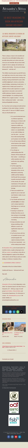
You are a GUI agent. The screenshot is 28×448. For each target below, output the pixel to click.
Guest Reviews (9, 370)
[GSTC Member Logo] (14, 402)
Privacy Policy (13, 433)
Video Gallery (14, 368)
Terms (21, 432)
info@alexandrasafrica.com (8, 1)
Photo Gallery (8, 368)
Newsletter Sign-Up (6, 367)
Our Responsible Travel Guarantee (9, 387)
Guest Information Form (18, 370)
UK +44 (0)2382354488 (21, 1)
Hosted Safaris (5, 369)
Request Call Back (14, 367)
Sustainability (21, 368)
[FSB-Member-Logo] (14, 415)
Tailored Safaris (17, 291)
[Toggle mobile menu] (25, 12)
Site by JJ (19, 433)
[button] (3, 330)
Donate (21, 367)
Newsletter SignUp (14, 3)
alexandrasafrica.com (13, 295)
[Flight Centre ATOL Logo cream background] (14, 392)
